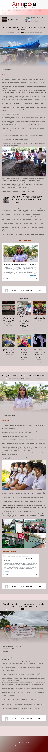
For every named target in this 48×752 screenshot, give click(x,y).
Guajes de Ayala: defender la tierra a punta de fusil (8, 350)
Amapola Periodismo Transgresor (13, 32)
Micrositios (40, 10)
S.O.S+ (35, 10)
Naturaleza (15, 10)
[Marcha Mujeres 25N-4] (39, 340)
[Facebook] (19, 742)
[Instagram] (22, 742)
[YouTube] (24, 742)
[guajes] (8, 340)
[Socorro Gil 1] (27, 19)
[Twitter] (21, 742)
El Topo (24, 10)
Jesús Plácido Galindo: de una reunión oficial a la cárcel (14, 18)
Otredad (20, 10)
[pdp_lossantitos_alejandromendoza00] (6, 200)
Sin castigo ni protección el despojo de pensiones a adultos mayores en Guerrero (24, 353)
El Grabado (4, 13)
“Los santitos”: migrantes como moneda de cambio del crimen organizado (26, 199)
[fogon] (39, 308)
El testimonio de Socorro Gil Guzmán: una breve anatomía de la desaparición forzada (38, 18)
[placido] (4, 19)
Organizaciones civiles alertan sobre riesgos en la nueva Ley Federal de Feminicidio (39, 353)
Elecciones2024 (30, 10)
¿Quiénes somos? (23, 745)
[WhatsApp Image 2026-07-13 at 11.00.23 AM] (24, 340)
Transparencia (30, 745)
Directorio (17, 745)
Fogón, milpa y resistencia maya (39, 317)
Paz (11, 10)
